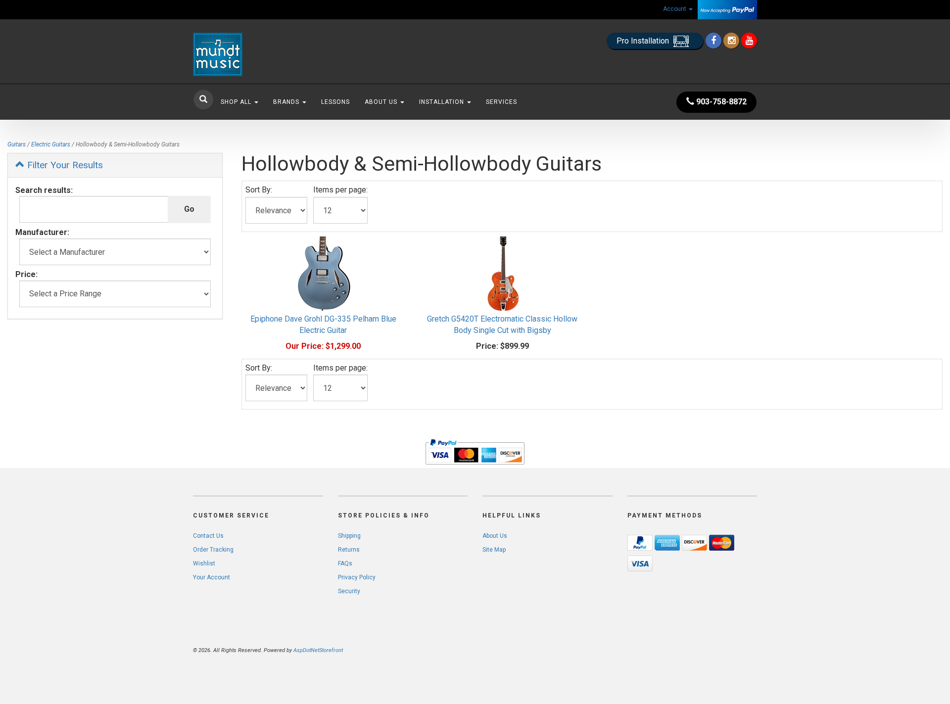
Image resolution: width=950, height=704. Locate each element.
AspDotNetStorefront (318, 650)
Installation (442, 101)
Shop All (237, 101)
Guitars (16, 144)
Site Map (494, 549)
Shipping (349, 535)
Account (675, 8)
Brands (287, 101)
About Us (382, 101)
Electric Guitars (50, 144)
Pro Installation (644, 41)
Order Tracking (213, 549)
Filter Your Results (64, 165)
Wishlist (204, 563)
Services (501, 101)
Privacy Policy (357, 577)
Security (349, 591)
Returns (349, 549)
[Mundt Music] (282, 54)
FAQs (345, 563)
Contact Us (208, 535)
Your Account (211, 577)
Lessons (335, 101)
